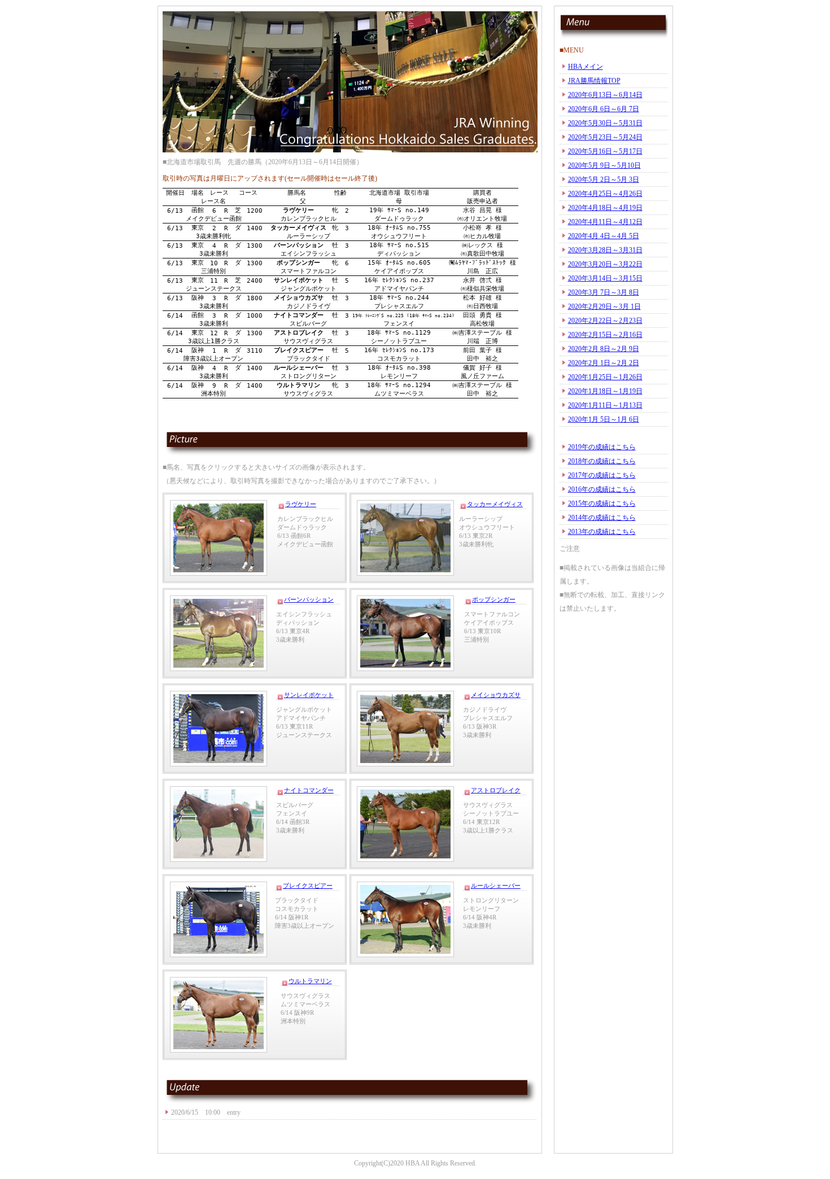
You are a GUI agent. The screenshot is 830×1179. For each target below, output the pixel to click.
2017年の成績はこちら (602, 475)
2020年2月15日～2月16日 (605, 335)
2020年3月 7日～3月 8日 (603, 292)
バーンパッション (309, 599)
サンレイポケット (309, 694)
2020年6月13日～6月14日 (605, 95)
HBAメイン (585, 67)
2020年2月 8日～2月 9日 (603, 349)
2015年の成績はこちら (602, 503)
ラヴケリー (300, 504)
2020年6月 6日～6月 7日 (603, 109)
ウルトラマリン (310, 981)
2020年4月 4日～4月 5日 (603, 236)
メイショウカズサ (496, 694)
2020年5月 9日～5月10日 (604, 165)
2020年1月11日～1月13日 (605, 405)
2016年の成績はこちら (602, 489)
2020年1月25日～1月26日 (605, 377)
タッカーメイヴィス (495, 504)
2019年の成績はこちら (602, 447)
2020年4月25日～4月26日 (605, 194)
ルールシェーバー (496, 885)
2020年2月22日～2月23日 (605, 321)
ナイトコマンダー (309, 790)
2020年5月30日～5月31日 (605, 123)
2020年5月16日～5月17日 (605, 151)
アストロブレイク (496, 790)
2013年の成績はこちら (602, 532)
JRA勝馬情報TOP (594, 81)
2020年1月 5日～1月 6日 (603, 419)
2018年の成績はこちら (602, 461)
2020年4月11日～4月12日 (605, 222)
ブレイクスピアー (308, 885)
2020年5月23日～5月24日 (605, 137)
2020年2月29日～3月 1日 (604, 306)
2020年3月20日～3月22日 (605, 264)
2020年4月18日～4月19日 (605, 208)
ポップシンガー (494, 599)
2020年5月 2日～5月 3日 (603, 179)
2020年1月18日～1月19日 (605, 391)
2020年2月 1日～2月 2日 (603, 363)
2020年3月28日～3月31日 (605, 250)
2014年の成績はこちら (602, 517)
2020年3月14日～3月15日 (605, 278)
